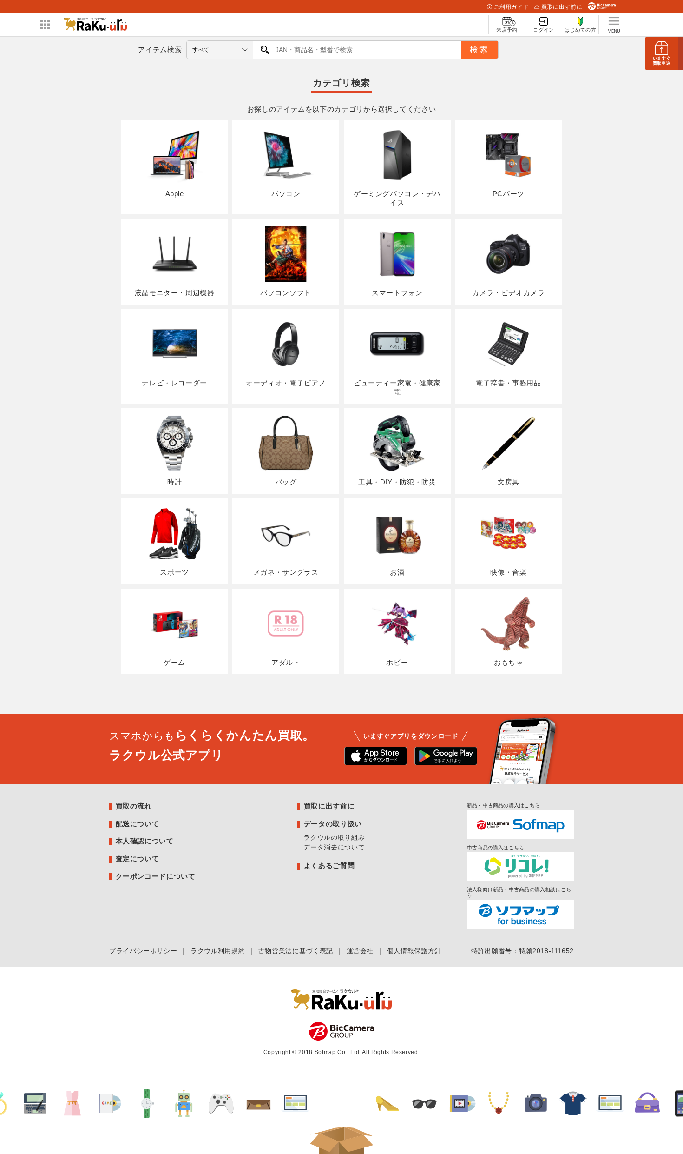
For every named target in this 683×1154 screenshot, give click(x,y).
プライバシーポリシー (143, 951)
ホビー (397, 662)
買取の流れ (134, 806)
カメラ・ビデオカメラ (508, 293)
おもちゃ (508, 662)
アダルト (286, 662)
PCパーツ (509, 194)
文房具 (508, 482)
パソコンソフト (285, 293)
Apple (174, 194)
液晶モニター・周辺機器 (175, 293)
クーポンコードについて (156, 876)
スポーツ (174, 572)
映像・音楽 (508, 572)
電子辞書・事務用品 (508, 383)
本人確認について (145, 841)
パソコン (286, 194)
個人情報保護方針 (414, 951)
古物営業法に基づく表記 (295, 951)
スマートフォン (397, 293)
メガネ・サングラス (286, 572)
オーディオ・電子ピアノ (286, 383)
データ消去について (334, 847)
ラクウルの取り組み (334, 837)
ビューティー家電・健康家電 (397, 387)
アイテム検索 (160, 49)
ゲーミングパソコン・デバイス (397, 198)
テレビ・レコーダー (174, 383)
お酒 (397, 572)
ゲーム (174, 662)
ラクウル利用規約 (217, 951)
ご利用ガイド (511, 7)
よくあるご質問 (329, 865)
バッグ (286, 482)
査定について (137, 858)
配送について (137, 824)
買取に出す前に (561, 7)
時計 (174, 482)
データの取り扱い (333, 824)
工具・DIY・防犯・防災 (397, 482)
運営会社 (360, 951)
